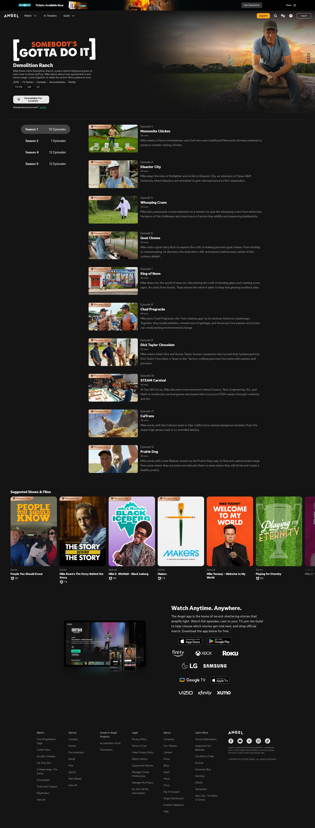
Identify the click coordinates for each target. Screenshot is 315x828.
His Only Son (44, 762)
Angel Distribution (174, 798)
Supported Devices (142, 765)
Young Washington (206, 739)
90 (16, 578)
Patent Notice (139, 758)
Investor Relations (174, 804)
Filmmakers (106, 749)
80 (114, 578)
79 (65, 582)
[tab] (45, 129)
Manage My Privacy (142, 782)
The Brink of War (204, 756)
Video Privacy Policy (143, 752)
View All (41, 799)
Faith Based (74, 778)
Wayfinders (43, 793)
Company (169, 739)
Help (166, 811)
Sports (72, 772)
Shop (166, 785)
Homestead (43, 780)
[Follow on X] (249, 741)
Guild (166, 772)
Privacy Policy (139, 739)
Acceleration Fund (110, 743)
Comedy (73, 739)
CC (38, 87)
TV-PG (18, 87)
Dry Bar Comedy (46, 756)
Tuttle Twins (43, 749)
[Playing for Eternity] (279, 531)
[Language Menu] (283, 16)
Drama (72, 745)
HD (29, 87)
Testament (201, 789)
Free (70, 765)
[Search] (275, 15)
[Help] (291, 16)
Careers (168, 752)
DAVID (199, 782)
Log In (43, 107)
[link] (50, 16)
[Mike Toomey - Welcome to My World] (230, 531)
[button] (35, 15)
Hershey (199, 776)
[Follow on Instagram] (258, 741)
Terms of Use (139, 745)
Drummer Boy (203, 769)
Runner (199, 762)
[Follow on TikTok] (267, 741)
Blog (166, 765)
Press (167, 758)
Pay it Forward (171, 791)
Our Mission (170, 745)
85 (261, 578)
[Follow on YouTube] (240, 741)
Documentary (76, 752)
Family (71, 758)
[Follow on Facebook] (230, 741)
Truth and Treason (47, 786)
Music (167, 778)
